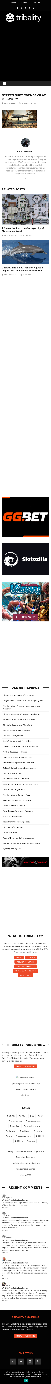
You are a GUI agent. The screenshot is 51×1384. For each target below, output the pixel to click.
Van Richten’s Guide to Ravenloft (17, 730)
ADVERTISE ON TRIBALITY (25, 971)
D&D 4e (20, 1141)
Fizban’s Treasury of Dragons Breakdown (21, 714)
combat (32, 1141)
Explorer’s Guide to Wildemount (17, 757)
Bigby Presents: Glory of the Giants (18, 695)
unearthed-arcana (33, 1126)
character (12, 1131)
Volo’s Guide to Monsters (14, 806)
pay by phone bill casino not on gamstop (25, 1151)
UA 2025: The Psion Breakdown (15, 1200)
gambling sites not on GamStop (26, 1083)
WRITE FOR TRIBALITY (25, 966)
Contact (24, 2)
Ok (26, 1380)
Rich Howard (10, 103)
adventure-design (24, 1136)
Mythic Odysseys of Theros (15, 752)
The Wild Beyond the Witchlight (17, 725)
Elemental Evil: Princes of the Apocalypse (21, 843)
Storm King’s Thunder (13, 827)
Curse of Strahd (10, 832)
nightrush (25, 1095)
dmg (10, 1136)
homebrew (16, 1126)
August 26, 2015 (25, 275)
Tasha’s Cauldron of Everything (17, 741)
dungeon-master (34, 1121)
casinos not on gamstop (25, 1089)
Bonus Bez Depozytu (25, 1157)
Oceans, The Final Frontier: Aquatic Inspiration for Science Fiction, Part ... (24, 269)
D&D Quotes (25, 1174)
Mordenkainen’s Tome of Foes (16, 795)
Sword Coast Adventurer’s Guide (18, 811)
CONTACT (31, 957)
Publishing (36, 2)
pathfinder (26, 1131)
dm (41, 1116)
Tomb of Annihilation (12, 816)
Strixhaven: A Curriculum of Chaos (19, 719)
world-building (16, 1121)
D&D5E (41, 1136)
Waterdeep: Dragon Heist (14, 789)
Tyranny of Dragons (12, 849)
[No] (48, 1376)
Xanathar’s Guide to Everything (17, 800)
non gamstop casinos (25, 1169)
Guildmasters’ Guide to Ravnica (17, 779)
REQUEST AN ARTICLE (25, 962)
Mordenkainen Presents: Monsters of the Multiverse (21, 707)
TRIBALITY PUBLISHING (25, 1066)
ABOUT (19, 957)
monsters (39, 1131)
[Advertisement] (25, 51)
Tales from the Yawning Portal (16, 822)
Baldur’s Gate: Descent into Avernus (19, 768)
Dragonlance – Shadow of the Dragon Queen (23, 700)
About (13, 2)
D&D (23, 1116)
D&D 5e (12, 1116)
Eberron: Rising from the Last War (18, 762)
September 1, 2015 (29, 103)
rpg (33, 1116)
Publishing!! (25, 975)
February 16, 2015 (25, 235)
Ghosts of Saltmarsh (12, 773)
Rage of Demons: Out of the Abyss (18, 838)
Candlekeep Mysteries (13, 736)
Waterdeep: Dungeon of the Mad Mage (20, 784)
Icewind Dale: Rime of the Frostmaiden (20, 746)
